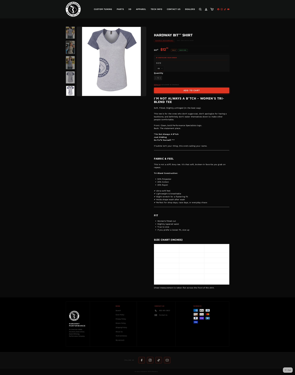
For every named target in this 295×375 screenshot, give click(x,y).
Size (158, 63)
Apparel (141, 9)
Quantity (158, 73)
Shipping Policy (121, 327)
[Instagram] (222, 9)
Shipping (157, 84)
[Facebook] (218, 9)
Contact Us (173, 9)
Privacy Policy (121, 319)
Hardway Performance (164, 40)
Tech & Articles (121, 336)
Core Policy (120, 315)
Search (118, 310)
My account (120, 340)
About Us (119, 332)
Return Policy (121, 323)
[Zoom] (111, 61)
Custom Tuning (103, 9)
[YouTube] (228, 9)
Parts (120, 9)
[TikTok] (225, 9)
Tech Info (156, 9)
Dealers (190, 9)
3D (129, 9)
